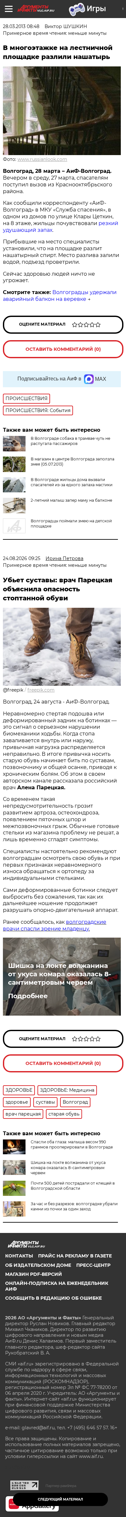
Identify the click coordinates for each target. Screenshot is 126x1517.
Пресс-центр (93, 1265)
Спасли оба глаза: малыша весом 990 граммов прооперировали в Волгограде (72, 1144)
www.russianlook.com (42, 159)
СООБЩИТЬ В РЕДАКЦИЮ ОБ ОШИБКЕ (53, 1298)
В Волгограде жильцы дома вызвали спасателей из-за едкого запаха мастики (71, 482)
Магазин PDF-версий (33, 1274)
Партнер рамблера (61, 1486)
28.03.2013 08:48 (21, 26)
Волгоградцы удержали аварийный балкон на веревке (60, 295)
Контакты (19, 1256)
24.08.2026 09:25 (21, 558)
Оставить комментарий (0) (63, 349)
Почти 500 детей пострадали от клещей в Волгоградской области (73, 1186)
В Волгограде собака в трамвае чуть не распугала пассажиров (70, 441)
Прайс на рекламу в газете (75, 1256)
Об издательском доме (38, 1265)
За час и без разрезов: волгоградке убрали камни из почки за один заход (74, 1206)
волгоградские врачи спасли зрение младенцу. (54, 925)
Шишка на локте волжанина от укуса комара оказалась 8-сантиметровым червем (59, 974)
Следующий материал (60, 1499)
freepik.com (41, 690)
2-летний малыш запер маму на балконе (71, 500)
